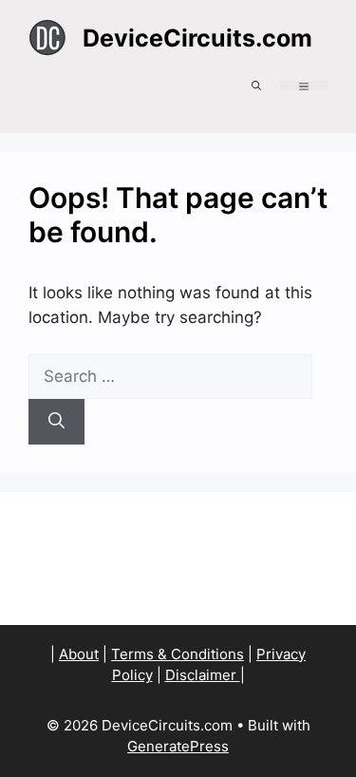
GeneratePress (178, 746)
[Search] (56, 422)
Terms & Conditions (177, 654)
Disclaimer (202, 675)
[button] (256, 85)
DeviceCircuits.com (197, 38)
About (79, 654)
